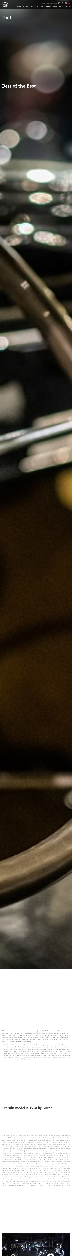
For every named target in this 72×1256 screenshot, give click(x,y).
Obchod (55, 6)
